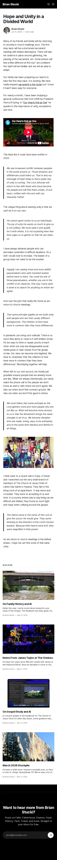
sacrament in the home (30, 84)
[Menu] (53, 4)
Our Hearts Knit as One (35, 102)
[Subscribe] (51, 835)
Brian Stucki (11, 4)
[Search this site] (49, 4)
